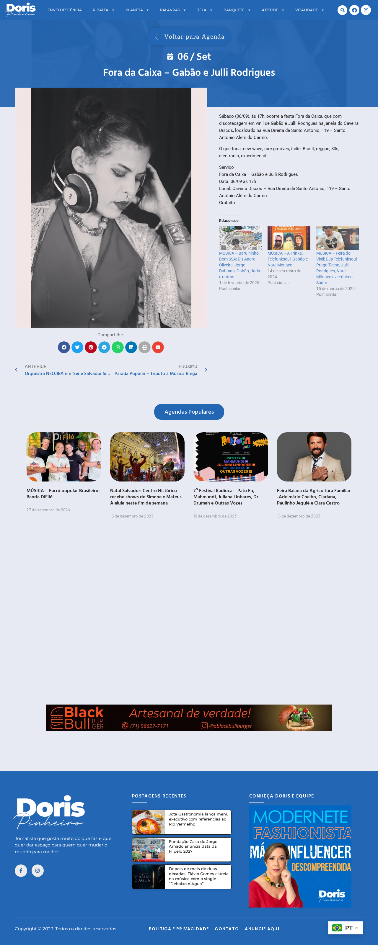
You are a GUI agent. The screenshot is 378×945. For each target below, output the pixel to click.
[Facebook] (354, 10)
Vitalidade (306, 10)
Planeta (134, 10)
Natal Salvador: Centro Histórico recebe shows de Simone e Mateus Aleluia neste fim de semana (146, 496)
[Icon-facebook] (21, 870)
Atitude (270, 10)
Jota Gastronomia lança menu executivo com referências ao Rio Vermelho (199, 819)
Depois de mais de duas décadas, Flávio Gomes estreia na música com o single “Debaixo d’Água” (199, 876)
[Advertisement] (189, 744)
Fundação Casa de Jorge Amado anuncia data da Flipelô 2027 (193, 846)
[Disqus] (189, 615)
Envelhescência (65, 10)
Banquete (234, 10)
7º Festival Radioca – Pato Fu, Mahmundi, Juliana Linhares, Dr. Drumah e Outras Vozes (226, 496)
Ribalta (100, 10)
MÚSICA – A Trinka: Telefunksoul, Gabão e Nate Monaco (288, 259)
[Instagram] (366, 10)
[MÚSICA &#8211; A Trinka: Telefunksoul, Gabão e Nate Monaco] (289, 238)
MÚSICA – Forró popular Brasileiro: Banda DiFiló (63, 493)
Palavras (170, 10)
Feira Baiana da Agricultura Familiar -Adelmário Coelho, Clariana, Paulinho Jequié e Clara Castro (314, 496)
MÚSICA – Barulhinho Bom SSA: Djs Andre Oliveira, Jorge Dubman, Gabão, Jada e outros (239, 265)
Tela (201, 10)
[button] (342, 10)
